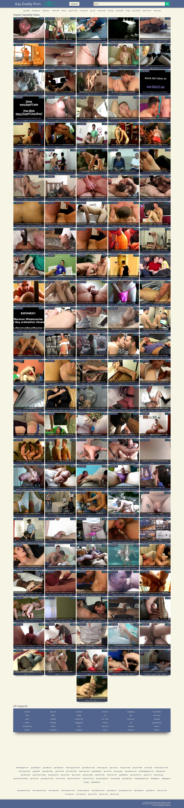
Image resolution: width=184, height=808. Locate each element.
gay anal (92, 10)
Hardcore (131, 730)
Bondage (53, 723)
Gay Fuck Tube (59, 771)
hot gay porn (84, 10)
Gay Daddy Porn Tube (88, 767)
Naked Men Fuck (112, 775)
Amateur (27, 712)
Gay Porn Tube (92, 794)
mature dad (55, 10)
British (53, 726)
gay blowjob (119, 10)
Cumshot (79, 712)
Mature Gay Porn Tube (73, 767)
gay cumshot (136, 10)
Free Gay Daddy (115, 778)
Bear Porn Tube (60, 778)
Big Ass (27, 730)
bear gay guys (118, 771)
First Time (104, 719)
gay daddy (26, 10)
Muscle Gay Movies (24, 771)
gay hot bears (65, 775)
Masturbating (156, 723)
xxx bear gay (148, 767)
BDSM (27, 723)
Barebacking (27, 726)
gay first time (147, 10)
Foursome (105, 726)
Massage (157, 719)
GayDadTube (36, 771)
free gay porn (36, 10)
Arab (27, 715)
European (79, 730)
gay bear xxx (148, 775)
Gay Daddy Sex (47, 767)
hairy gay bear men (131, 771)
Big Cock (53, 712)
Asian (27, 719)
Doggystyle (79, 723)
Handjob (131, 726)
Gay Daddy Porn (36, 767)
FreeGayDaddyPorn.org (141, 778)
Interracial (156, 715)
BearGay (86, 782)
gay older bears (25, 775)
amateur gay (102, 10)
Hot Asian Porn (69, 794)
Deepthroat (79, 719)
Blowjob (53, 719)
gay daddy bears (127, 778)
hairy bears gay (158, 775)
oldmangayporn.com (22, 767)
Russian (156, 730)
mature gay (157, 10)
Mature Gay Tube (84, 771)
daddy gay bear (161, 771)
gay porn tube (73, 10)
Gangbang (130, 712)
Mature (156, 726)
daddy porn (46, 10)
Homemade (157, 712)
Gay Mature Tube (71, 771)
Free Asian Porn (81, 794)
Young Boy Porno (53, 775)
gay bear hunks (100, 775)
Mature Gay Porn (102, 767)
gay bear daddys (88, 775)
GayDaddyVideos (97, 771)
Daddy (79, 715)
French (105, 730)
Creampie (53, 730)
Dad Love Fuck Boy (88, 778)
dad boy (63, 10)
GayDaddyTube (123, 775)
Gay (131, 715)
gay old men (108, 771)
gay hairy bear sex (135, 775)
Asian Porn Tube (162, 790)
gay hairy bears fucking (20, 778)
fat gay (128, 10)
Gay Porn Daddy (137, 767)
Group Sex (130, 719)
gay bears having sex (73, 778)
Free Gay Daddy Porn (102, 778)
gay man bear (34, 778)
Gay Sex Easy (114, 767)
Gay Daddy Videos (47, 771)
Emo (79, 726)
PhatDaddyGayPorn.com (146, 771)
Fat (105, 715)
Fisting (105, 723)
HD (131, 723)
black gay (111, 10)
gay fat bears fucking (39, 775)
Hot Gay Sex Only (125, 767)
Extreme (105, 712)
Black (53, 715)
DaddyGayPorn (155, 778)
